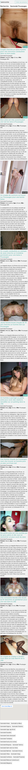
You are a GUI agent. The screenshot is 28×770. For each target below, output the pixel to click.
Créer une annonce (21, 2)
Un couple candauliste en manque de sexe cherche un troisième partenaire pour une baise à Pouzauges (13, 254)
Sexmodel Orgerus (5, 726)
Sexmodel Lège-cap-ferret (7, 729)
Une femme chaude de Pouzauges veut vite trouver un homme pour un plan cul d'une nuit (13, 461)
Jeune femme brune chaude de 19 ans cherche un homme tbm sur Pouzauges (13, 324)
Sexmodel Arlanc (5, 723)
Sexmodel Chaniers (17, 726)
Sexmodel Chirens (17, 751)
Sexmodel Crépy (15, 754)
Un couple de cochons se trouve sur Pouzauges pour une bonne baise (13, 197)
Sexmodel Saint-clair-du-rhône (9, 748)
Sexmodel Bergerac (5, 744)
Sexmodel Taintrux (18, 744)
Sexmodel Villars (5, 754)
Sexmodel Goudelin (5, 732)
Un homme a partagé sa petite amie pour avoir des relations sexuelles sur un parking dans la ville (12, 401)
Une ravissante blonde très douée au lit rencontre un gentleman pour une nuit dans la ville (13, 600)
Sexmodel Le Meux (16, 723)
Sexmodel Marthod (5, 751)
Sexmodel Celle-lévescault (7, 735)
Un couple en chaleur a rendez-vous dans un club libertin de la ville (12, 658)
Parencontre (4, 2)
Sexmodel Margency (6, 763)
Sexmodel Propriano (19, 757)
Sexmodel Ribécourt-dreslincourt (9, 760)
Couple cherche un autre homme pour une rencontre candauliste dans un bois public (13, 51)
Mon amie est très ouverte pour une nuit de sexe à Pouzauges (12, 121)
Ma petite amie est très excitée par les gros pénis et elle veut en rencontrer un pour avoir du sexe (13, 535)
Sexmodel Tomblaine (6, 738)
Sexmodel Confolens (6, 757)
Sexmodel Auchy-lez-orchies (8, 741)
